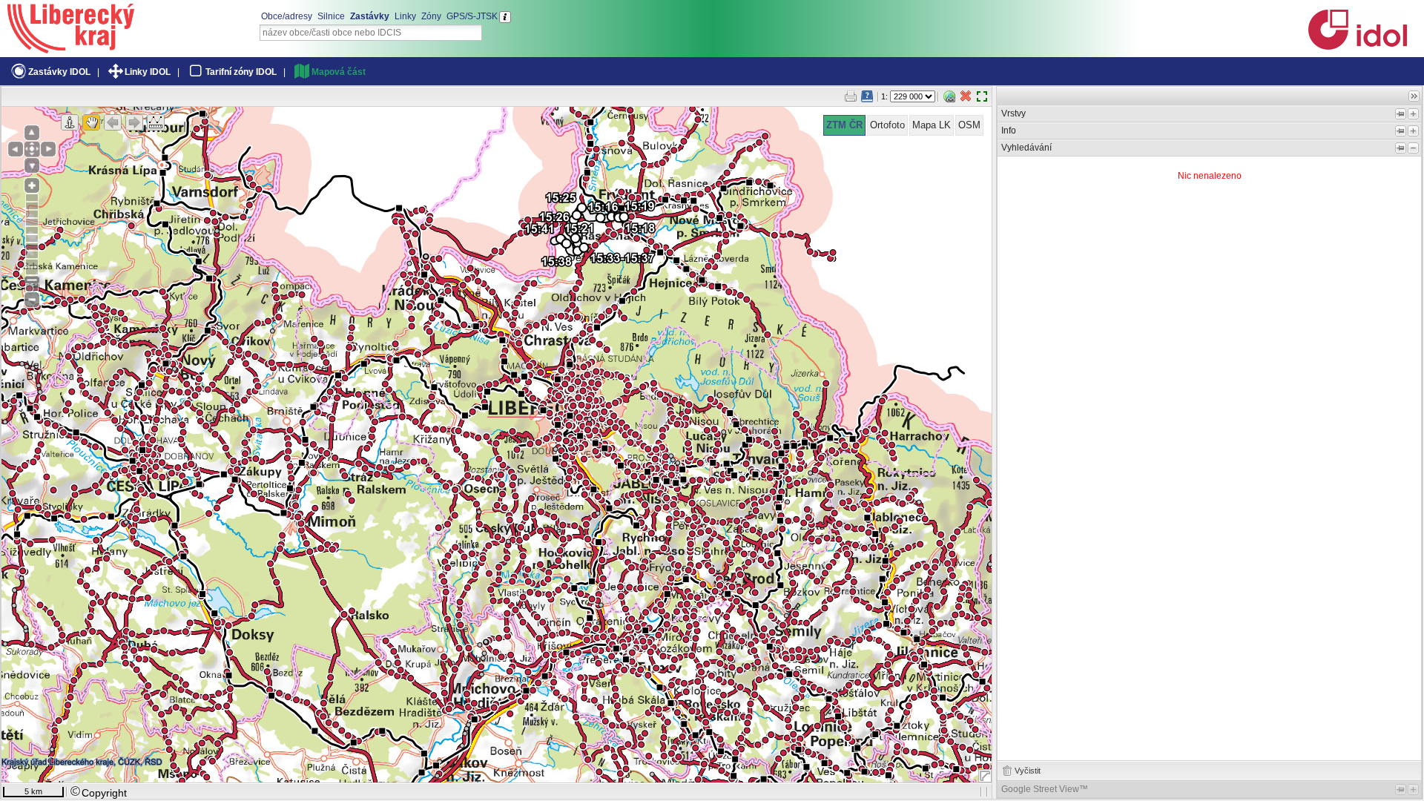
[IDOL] (1357, 46)
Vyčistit (1028, 770)
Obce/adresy (286, 16)
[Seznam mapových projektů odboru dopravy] (70, 48)
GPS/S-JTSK (472, 16)
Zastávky (369, 16)
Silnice (331, 16)
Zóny (431, 16)
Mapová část (339, 72)
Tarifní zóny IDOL (241, 72)
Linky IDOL (148, 72)
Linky (405, 16)
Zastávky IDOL (59, 72)
